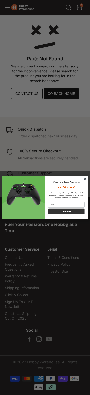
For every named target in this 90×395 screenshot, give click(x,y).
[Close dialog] (85, 179)
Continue (66, 211)
